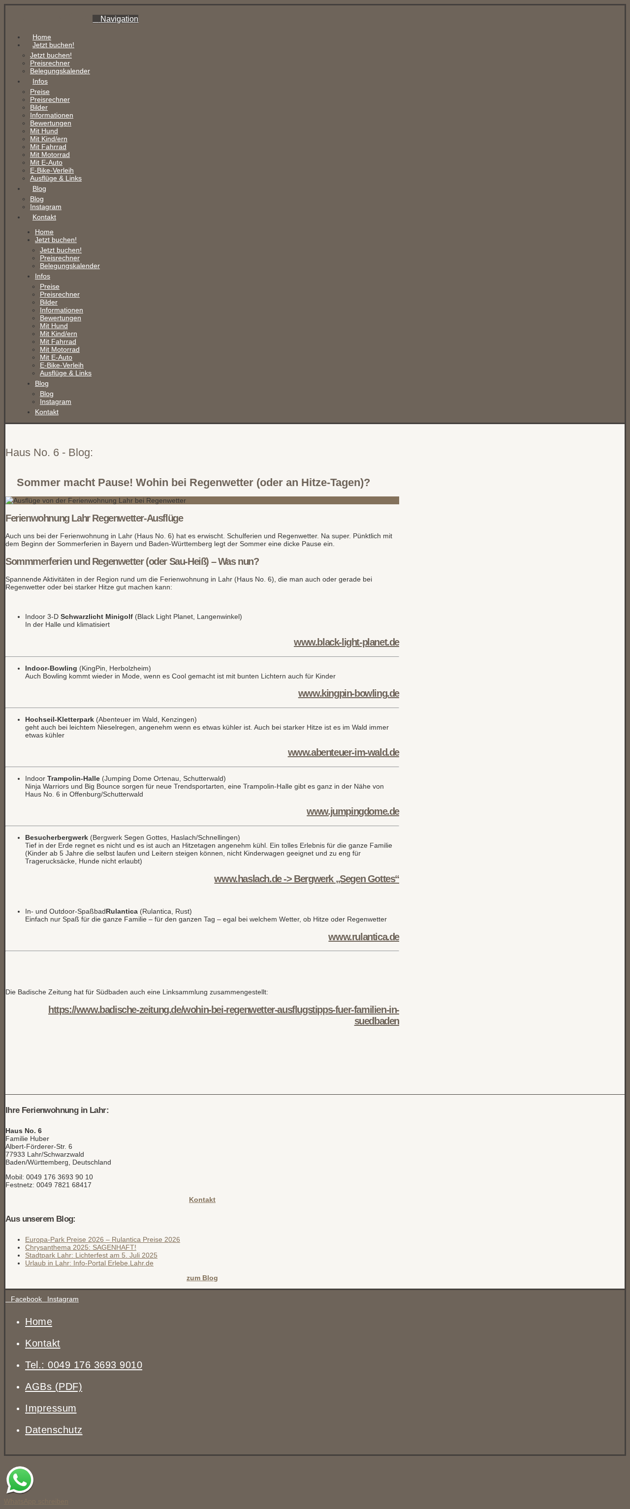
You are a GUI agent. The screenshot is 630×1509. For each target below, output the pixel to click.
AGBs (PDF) (53, 1386)
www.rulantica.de (363, 936)
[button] (115, 19)
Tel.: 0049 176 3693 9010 (83, 1364)
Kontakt (202, 1199)
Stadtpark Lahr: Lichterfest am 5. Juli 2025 (91, 1255)
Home (38, 1321)
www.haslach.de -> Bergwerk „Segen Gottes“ (306, 878)
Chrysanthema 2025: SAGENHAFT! (80, 1247)
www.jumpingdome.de (353, 811)
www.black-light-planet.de (346, 642)
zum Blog (202, 1278)
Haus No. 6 (48, 15)
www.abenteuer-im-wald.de (343, 752)
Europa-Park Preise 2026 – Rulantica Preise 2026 (102, 1239)
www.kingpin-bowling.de (348, 693)
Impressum (51, 1408)
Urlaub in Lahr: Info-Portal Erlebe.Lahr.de (89, 1263)
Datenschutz (54, 1429)
